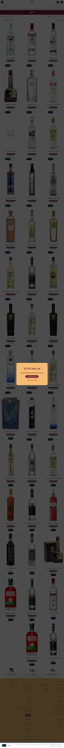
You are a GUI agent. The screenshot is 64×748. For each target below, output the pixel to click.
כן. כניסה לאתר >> (32, 376)
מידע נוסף (9, 745)
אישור (4, 745)
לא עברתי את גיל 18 (32, 380)
